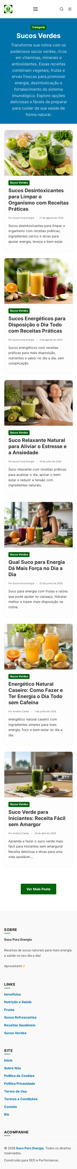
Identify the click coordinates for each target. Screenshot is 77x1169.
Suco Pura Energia (30, 1148)
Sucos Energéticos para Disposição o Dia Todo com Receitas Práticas (37, 325)
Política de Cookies (19, 1076)
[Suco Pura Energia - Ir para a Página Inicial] (8, 9)
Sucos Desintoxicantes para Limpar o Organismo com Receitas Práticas (38, 199)
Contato (10, 1107)
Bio (6, 1114)
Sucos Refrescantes (20, 1017)
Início (8, 1060)
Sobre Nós (12, 1068)
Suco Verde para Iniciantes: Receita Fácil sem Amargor (37, 818)
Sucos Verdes (15, 1033)
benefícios (12, 994)
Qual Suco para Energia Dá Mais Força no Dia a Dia (36, 568)
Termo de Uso (15, 1091)
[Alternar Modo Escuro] (70, 9)
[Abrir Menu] (35, 9)
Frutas (9, 1010)
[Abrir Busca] (62, 9)
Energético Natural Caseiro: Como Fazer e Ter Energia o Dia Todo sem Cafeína (35, 693)
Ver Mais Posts (38, 889)
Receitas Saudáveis (19, 1025)
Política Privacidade (19, 1083)
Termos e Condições (21, 1099)
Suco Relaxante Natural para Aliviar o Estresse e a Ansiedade (37, 446)
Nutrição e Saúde (18, 1002)
